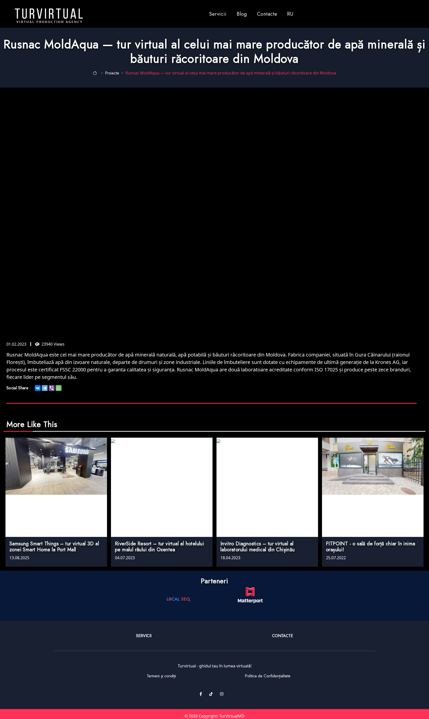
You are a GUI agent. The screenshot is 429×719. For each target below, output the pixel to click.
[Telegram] (45, 388)
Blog (242, 14)
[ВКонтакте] (38, 388)
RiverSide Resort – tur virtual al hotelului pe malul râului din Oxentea (159, 546)
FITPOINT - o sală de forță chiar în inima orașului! (370, 546)
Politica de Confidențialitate (267, 676)
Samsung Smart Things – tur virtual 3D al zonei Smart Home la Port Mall (54, 546)
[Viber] (52, 388)
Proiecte (112, 73)
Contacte (267, 14)
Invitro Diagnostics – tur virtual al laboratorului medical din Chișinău (257, 546)
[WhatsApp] (59, 388)
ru (290, 14)
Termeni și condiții (161, 676)
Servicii (217, 14)
